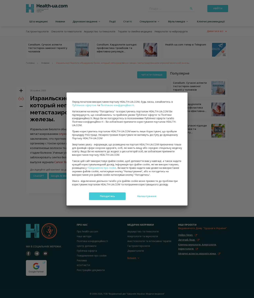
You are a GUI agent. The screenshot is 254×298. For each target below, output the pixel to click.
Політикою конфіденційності (117, 105)
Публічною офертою (84, 105)
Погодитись (107, 196)
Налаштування (146, 196)
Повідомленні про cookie (101, 167)
